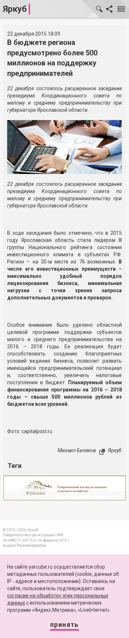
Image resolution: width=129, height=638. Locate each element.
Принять (64, 624)
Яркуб (15, 9)
